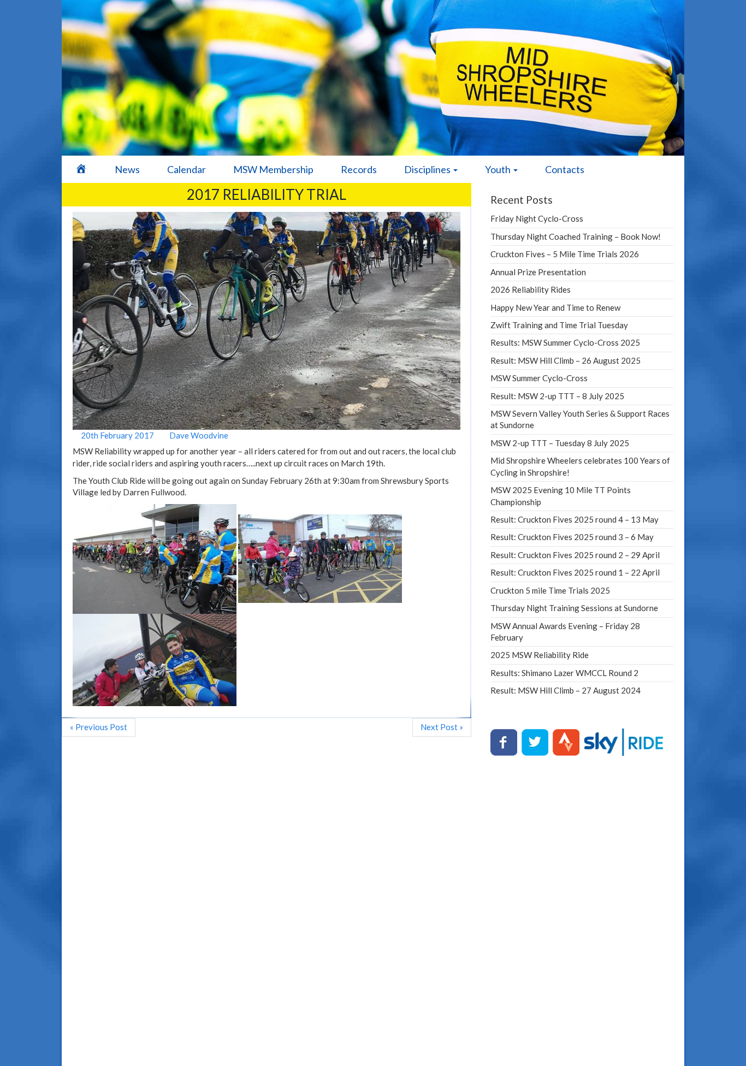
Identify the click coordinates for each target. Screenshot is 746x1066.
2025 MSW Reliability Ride (539, 655)
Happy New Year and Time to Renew (555, 307)
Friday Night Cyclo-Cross (536, 218)
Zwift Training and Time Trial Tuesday (559, 325)
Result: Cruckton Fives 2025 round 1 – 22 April (575, 572)
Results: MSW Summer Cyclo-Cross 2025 (565, 342)
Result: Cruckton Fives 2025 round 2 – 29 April (575, 555)
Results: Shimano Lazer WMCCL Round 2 (564, 673)
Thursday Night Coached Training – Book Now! (575, 236)
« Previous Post (98, 727)
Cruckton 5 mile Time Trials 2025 (550, 590)
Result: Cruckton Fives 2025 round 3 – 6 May (572, 537)
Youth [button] (498, 169)
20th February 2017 (116, 435)
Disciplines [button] (428, 169)
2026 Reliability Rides (530, 289)
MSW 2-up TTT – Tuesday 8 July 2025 (559, 443)
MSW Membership (273, 169)
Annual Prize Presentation (538, 272)
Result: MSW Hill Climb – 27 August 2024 (565, 690)
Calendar (186, 169)
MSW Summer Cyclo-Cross (539, 378)
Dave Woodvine (198, 435)
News (127, 169)
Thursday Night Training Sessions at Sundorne (574, 608)
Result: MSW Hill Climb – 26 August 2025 (565, 360)
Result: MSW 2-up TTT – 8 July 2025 (557, 396)
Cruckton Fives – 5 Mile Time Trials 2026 (564, 254)
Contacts (564, 169)
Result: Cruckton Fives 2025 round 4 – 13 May (574, 519)
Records (359, 169)
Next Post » (442, 727)
